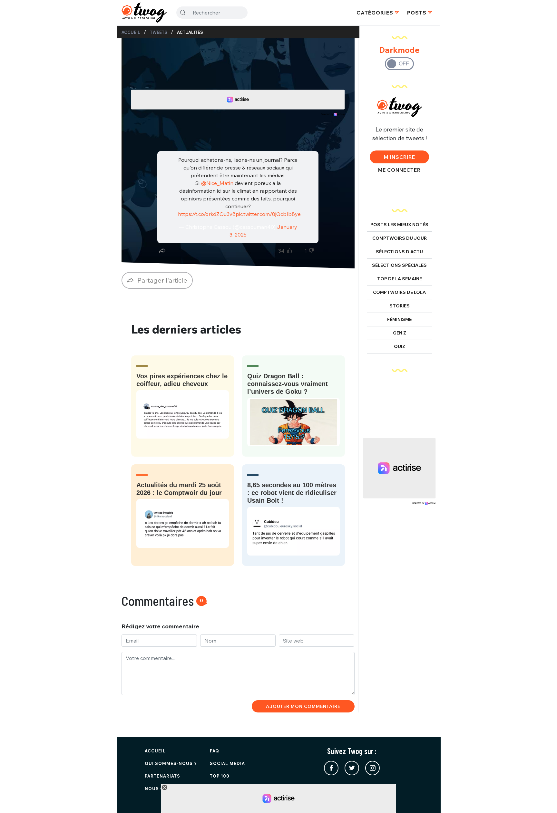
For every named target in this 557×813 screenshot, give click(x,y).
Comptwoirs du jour (399, 238)
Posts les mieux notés (399, 224)
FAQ (214, 750)
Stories (399, 306)
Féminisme (399, 319)
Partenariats (162, 776)
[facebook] (331, 768)
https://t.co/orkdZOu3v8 (207, 214)
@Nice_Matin (217, 183)
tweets (158, 32)
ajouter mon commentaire (303, 706)
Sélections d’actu (399, 252)
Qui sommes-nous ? (171, 763)
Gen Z (399, 333)
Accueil (131, 32)
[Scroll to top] (542, 798)
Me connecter (399, 170)
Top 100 (220, 776)
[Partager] (162, 251)
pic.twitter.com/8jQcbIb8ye (268, 214)
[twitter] (352, 768)
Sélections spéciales (399, 265)
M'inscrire (399, 157)
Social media (227, 763)
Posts (416, 12)
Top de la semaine (399, 279)
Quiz (399, 346)
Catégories (375, 12)
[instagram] (372, 768)
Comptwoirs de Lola (399, 292)
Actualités (190, 32)
